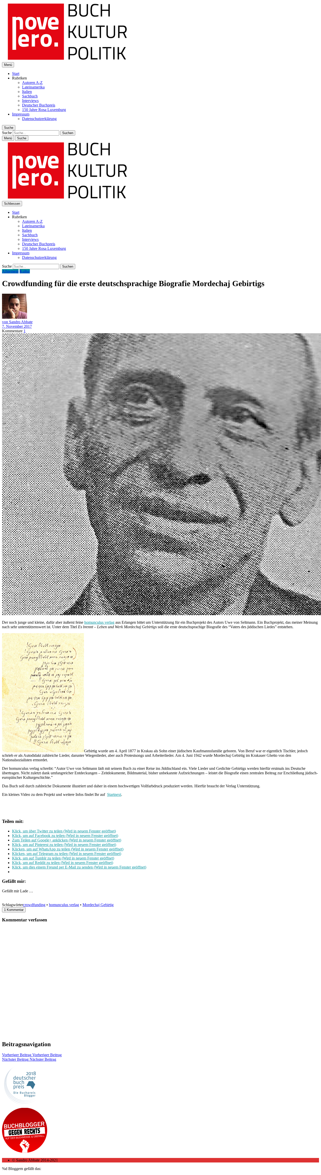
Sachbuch (30, 96)
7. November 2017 (17, 326)
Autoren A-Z (32, 82)
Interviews (30, 100)
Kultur (25, 271)
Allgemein (10, 271)
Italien (27, 91)
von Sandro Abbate (17, 322)
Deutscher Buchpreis (38, 105)
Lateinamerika (33, 87)
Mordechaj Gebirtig (98, 905)
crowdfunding (34, 905)
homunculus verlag (99, 622)
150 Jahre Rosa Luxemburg (44, 110)
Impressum (20, 114)
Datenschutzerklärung (39, 119)
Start (15, 73)
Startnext (114, 794)
